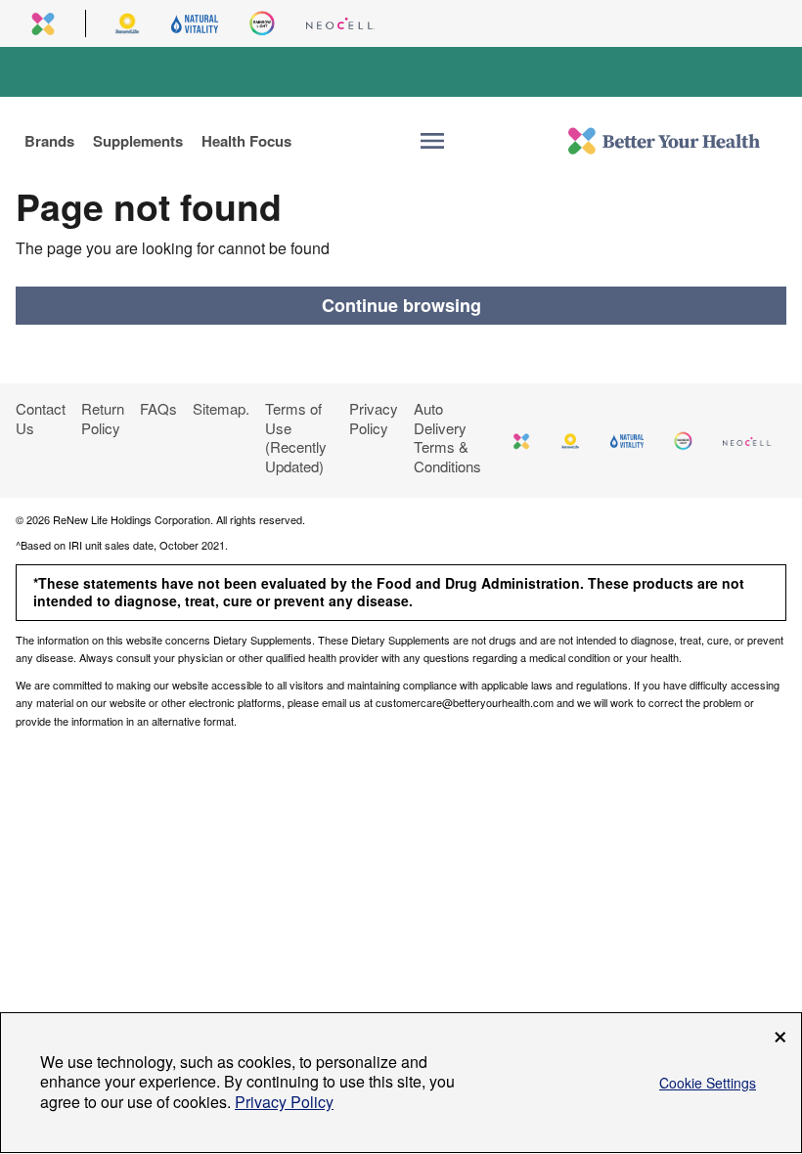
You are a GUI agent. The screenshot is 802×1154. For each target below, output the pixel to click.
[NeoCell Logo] (340, 23)
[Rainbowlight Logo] (262, 23)
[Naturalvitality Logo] (194, 23)
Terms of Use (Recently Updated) (296, 437)
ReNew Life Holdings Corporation (131, 519)
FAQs (158, 408)
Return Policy (102, 418)
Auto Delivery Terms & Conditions (447, 437)
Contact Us (41, 418)
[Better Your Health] (664, 140)
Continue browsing (401, 305)
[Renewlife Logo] (127, 23)
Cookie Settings (707, 1082)
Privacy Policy (373, 418)
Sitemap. (221, 408)
